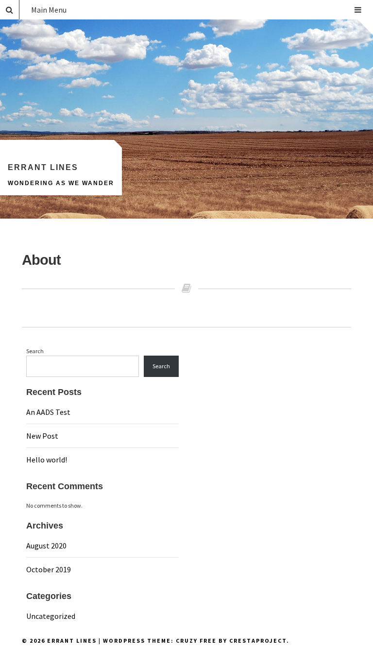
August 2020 (46, 545)
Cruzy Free (196, 640)
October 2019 (48, 569)
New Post (42, 436)
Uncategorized (50, 616)
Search (35, 351)
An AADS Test (48, 412)
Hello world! (46, 459)
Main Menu (49, 10)
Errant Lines (43, 167)
